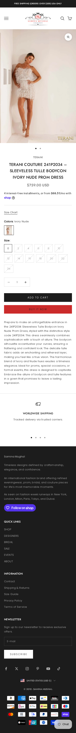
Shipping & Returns (16, 588)
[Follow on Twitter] (17, 669)
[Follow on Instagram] (27, 669)
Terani (38, 157)
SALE (7, 549)
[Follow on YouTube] (48, 669)
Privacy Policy (13, 601)
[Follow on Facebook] (6, 669)
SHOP (7, 529)
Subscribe (18, 654)
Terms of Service (15, 607)
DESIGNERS (11, 536)
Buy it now (38, 309)
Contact (9, 581)
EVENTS (9, 555)
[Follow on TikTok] (59, 669)
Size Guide (11, 594)
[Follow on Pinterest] (38, 669)
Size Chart (10, 212)
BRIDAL (8, 542)
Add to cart (38, 297)
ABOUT (8, 561)
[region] (38, 416)
